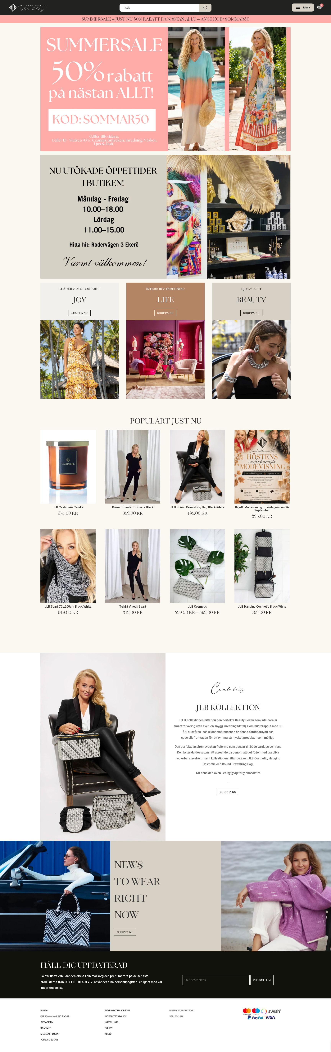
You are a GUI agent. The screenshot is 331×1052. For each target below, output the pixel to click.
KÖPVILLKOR (111, 1022)
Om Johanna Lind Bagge (54, 1016)
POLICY (108, 1028)
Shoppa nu (79, 312)
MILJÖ (108, 1034)
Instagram (46, 1022)
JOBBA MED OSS (49, 1039)
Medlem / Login (49, 1034)
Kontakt (45, 1028)
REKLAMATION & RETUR (117, 1010)
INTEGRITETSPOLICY (115, 1016)
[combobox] (165, 8)
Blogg (44, 1010)
